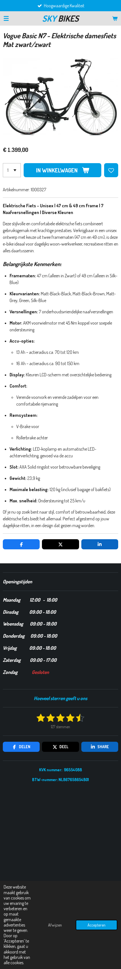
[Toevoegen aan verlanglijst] (111, 170)
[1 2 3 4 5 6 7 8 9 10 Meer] (12, 170)
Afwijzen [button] (55, 924)
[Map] (60, 851)
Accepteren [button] (97, 924)
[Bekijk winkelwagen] (115, 18)
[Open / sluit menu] (6, 18)
